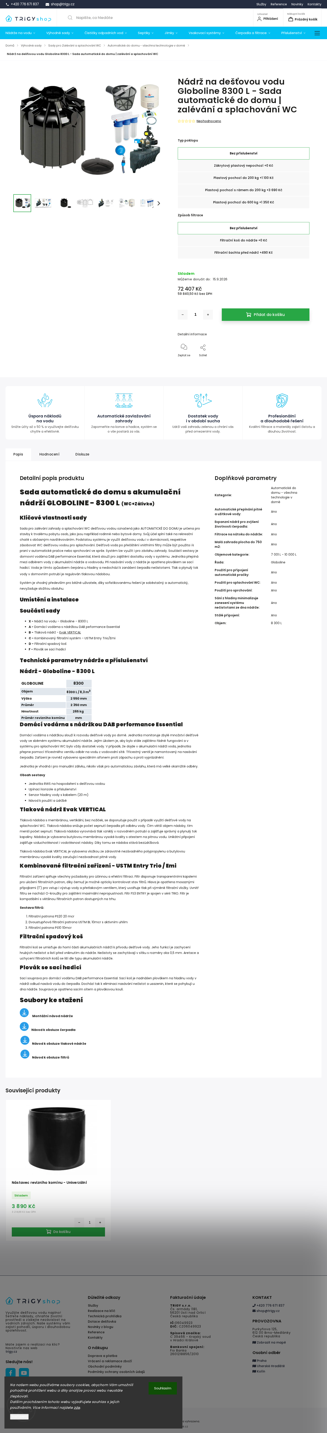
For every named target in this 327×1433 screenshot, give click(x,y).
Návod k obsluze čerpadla (53, 1030)
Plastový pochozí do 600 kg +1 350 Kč (243, 202)
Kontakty (314, 4)
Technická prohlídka (104, 1316)
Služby (261, 4)
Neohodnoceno (209, 121)
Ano (274, 511)
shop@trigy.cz (268, 1311)
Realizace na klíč (101, 1311)
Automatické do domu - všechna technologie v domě (284, 495)
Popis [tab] (18, 454)
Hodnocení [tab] (49, 454)
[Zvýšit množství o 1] (208, 315)
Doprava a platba (102, 1356)
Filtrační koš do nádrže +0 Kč (243, 240)
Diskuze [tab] (82, 454)
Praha (261, 1360)
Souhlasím (162, 1388)
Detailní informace (192, 334)
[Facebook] (11, 1373)
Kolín (260, 1371)
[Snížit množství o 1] (183, 315)
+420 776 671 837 (270, 1305)
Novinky (297, 4)
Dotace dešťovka (102, 1321)
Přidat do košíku (269, 314)
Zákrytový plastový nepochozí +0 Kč (243, 165)
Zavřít (302, 362)
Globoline (278, 562)
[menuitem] (23, 33)
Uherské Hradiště (270, 1366)
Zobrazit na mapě (271, 1342)
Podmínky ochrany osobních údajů (116, 1372)
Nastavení (19, 1417)
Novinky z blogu (100, 1327)
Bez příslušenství (243, 153)
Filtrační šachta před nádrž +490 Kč (243, 252)
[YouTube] (24, 1373)
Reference (279, 4)
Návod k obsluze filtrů (50, 1057)
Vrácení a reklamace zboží (110, 1361)
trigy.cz (11, 1351)
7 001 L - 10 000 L (284, 554)
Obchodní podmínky (105, 1366)
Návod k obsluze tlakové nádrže (59, 1043)
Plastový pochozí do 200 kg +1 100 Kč (244, 178)
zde (77, 1407)
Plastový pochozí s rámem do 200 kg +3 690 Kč (243, 190)
